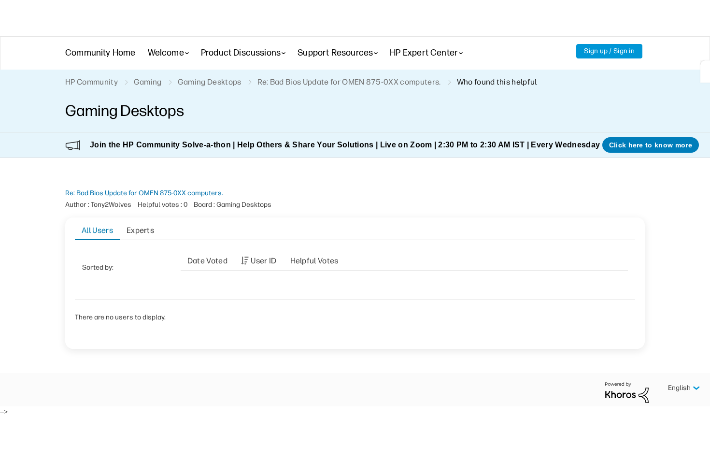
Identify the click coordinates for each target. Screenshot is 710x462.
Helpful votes (314, 260)
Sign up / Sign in (609, 51)
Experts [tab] (140, 230)
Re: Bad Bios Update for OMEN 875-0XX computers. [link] (349, 82)
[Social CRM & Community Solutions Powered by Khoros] (627, 392)
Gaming (148, 82)
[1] (705, 71)
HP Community (91, 82)
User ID (263, 260)
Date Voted (207, 260)
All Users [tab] (97, 230)
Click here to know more (650, 145)
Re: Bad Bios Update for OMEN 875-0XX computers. (144, 193)
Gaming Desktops (209, 82)
